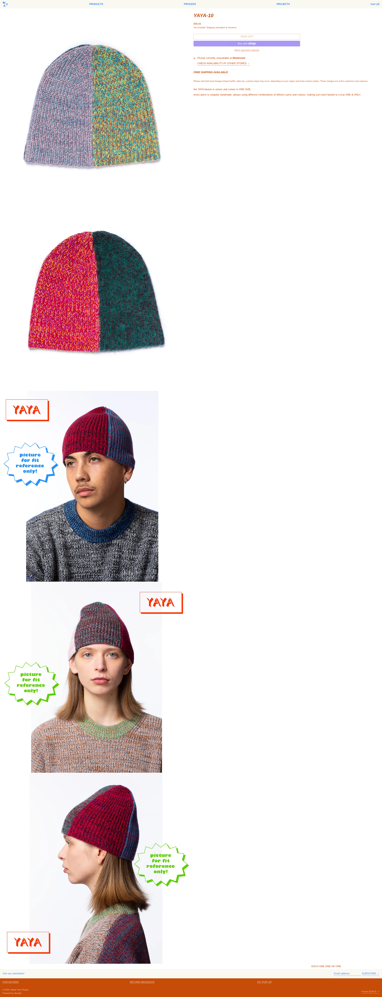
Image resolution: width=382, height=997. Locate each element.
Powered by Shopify (12, 993)
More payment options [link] (246, 50)
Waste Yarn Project (20, 990)
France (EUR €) (369, 991)
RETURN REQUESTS (142, 982)
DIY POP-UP (264, 982)
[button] (375, 4)
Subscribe (369, 973)
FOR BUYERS (11, 982)
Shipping (211, 27)
